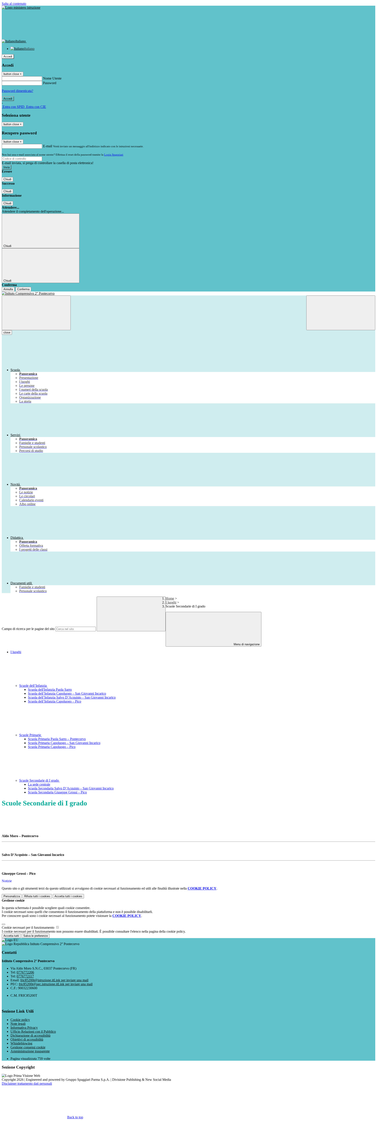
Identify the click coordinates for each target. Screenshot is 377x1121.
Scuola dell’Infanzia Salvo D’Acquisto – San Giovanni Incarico (72, 697)
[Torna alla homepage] (188, 293)
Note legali (18, 1024)
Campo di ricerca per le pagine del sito (28, 629)
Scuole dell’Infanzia (33, 685)
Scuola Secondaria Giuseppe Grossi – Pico (57, 792)
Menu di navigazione (246, 644)
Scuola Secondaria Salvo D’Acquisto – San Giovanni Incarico (71, 788)
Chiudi (7, 179)
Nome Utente (52, 78)
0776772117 (25, 976)
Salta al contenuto (14, 3)
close (6, 332)
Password (49, 83)
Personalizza (11, 896)
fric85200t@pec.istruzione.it (56, 984)
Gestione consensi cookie (27, 1047)
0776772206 (25, 972)
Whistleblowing (21, 1043)
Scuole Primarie (30, 735)
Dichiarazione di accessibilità (30, 1035)
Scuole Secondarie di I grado (39, 780)
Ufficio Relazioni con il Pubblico (33, 1031)
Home (170, 598)
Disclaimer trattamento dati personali (27, 1083)
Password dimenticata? (17, 91)
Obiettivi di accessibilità (26, 1039)
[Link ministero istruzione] (21, 7)
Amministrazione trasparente (30, 1051)
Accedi (7, 56)
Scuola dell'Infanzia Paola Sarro (50, 689)
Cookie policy (20, 1020)
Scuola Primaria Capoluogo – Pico (51, 747)
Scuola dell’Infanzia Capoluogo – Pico (54, 701)
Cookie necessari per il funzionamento (28, 927)
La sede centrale (39, 784)
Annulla (8, 289)
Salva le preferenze (35, 935)
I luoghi (171, 602)
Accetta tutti (68, 896)
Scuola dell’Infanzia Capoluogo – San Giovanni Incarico (67, 693)
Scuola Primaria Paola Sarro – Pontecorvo (57, 739)
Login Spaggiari (113, 154)
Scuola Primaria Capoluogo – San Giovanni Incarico (64, 743)
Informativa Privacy (24, 1027)
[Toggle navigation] (36, 312)
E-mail (47, 146)
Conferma (23, 289)
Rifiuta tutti (37, 896)
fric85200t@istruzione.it (54, 980)
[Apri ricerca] (340, 312)
